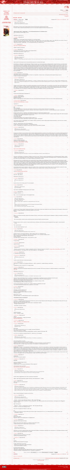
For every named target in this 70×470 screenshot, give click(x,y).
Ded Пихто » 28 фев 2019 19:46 (20, 186)
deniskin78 (16, 55)
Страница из (59, 19)
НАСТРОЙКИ (6, 18)
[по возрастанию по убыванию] (53, 452)
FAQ (60, 14)
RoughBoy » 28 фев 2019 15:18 (20, 79)
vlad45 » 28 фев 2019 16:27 (19, 198)
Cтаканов (16, 419)
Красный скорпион (17, 100)
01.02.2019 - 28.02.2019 (17, 17)
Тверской (16, 323)
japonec (16, 191)
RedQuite (16, 95)
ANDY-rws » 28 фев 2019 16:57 (20, 427)
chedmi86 (16, 178)
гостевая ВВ (42, 464)
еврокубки (19, 464)
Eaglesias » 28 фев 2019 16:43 (20, 386)
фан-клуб (57, 464)
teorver (16, 138)
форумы (47, 464)
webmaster (66, 466)
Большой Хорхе (17, 255)
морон (16, 72)
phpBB (39, 459)
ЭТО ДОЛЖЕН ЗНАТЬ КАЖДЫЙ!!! (6, 13)
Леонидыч (16, 354)
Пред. (14, 452)
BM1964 (16, 335)
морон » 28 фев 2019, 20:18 (20, 145)
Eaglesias (16, 345)
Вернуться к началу (67, 71)
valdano (16, 49)
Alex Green (16, 213)
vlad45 (16, 105)
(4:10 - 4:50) (15, 269)
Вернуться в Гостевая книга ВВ (18, 456)
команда (24, 464)
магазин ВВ (35, 464)
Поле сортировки (39, 452)
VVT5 (15, 44)
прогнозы (52, 464)
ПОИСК (6, 17)
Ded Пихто (16, 90)
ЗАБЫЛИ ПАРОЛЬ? (6, 19)
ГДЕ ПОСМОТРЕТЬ (6, 14)
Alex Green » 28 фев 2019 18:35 (20, 309)
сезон (5, 464)
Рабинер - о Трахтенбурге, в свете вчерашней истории (21, 321)
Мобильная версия (66, 12)
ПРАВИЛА (6, 16)
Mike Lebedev (17, 315)
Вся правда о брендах (40, 463)
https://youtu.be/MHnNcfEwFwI (18, 318)
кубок (14, 464)
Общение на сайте (16, 458)
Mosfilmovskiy (17, 384)
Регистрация (63, 14)
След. (67, 452)
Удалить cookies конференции (55, 458)
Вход (67, 14)
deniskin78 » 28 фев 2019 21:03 (20, 22)
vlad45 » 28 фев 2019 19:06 (19, 230)
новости (2, 464)
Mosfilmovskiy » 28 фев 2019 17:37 (21, 325)
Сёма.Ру (67, 467)
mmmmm (16, 286)
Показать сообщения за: (27, 452)
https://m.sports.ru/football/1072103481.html (20, 45)
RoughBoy (16, 37)
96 (67, 19)
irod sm (16, 173)
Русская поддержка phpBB (41, 460)
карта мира (29, 464)
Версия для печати (67, 12)
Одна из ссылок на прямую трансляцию (19, 148)
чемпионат (10, 464)
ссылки (68, 464)
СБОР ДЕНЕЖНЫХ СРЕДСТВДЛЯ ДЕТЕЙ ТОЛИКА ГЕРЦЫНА (6, 22)
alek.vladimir (16, 242)
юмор (61, 464)
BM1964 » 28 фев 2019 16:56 (20, 152)
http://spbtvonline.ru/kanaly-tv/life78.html (21, 171)
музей (64, 464)
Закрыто (14, 19)
